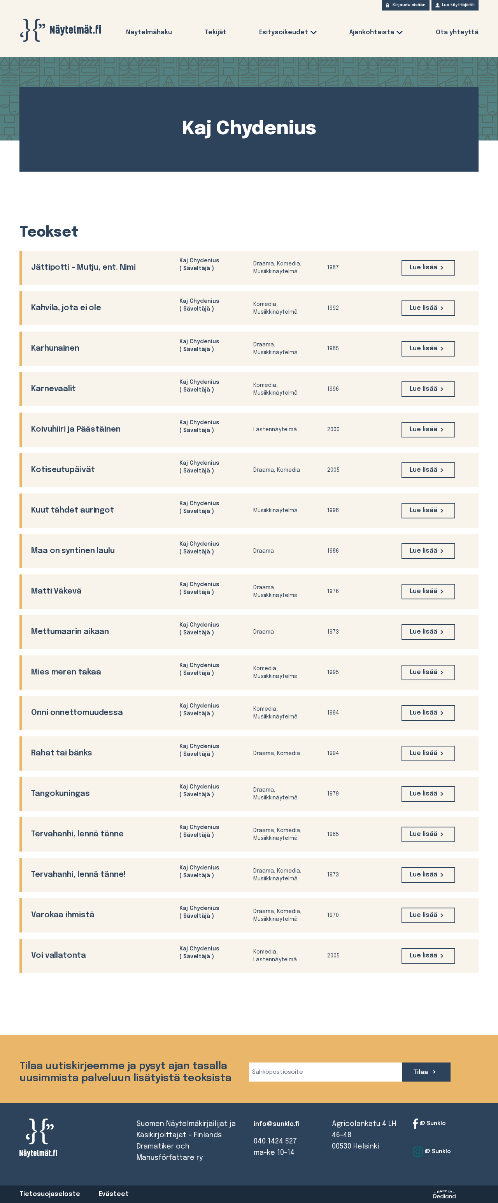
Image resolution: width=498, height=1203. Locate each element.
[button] (313, 34)
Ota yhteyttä (457, 32)
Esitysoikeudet (283, 32)
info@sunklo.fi (277, 1124)
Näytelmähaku (149, 32)
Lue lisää (423, 267)
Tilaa (421, 1072)
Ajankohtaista (371, 32)
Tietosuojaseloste (49, 1194)
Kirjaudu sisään (409, 5)
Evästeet (114, 1194)
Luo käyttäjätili (458, 5)
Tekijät (215, 32)
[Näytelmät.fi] (60, 30)
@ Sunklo (432, 1123)
